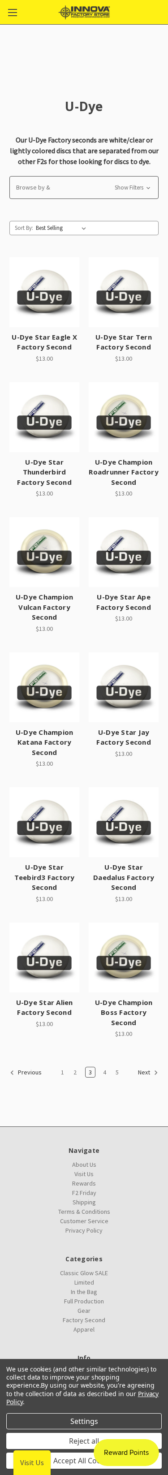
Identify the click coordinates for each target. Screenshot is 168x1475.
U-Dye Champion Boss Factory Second (124, 1012)
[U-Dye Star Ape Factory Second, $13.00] (123, 552)
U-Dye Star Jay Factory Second (123, 737)
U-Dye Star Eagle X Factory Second (44, 342)
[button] (84, 187)
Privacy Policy (84, 1230)
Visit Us (84, 1174)
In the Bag (84, 1292)
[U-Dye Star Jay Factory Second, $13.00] (123, 687)
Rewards (84, 1183)
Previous (29, 1073)
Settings (84, 1421)
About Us (84, 1164)
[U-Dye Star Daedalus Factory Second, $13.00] (123, 822)
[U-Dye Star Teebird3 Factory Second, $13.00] (44, 822)
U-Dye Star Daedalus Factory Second (123, 877)
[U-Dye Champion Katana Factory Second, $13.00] (44, 687)
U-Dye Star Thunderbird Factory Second (44, 472)
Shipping (84, 1202)
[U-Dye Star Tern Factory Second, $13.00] (123, 292)
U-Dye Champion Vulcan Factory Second (44, 606)
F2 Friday (84, 1193)
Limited (84, 1282)
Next (144, 1073)
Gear (84, 1311)
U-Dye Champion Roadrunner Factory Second (124, 472)
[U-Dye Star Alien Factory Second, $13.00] (44, 957)
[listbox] (62, 228)
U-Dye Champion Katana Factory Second (44, 742)
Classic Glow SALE (84, 1273)
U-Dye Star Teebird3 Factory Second (44, 877)
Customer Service (84, 1221)
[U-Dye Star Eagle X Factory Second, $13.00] (44, 292)
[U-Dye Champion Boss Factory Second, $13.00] (123, 957)
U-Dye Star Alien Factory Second (44, 1007)
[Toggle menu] (12, 12)
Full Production (84, 1301)
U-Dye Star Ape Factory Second (123, 602)
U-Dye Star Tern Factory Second (123, 342)
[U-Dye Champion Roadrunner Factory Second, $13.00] (123, 417)
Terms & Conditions (84, 1212)
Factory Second (84, 1320)
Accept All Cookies (84, 1461)
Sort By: (24, 228)
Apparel (84, 1329)
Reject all (84, 1441)
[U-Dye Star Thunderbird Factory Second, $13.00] (44, 417)
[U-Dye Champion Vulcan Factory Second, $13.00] (44, 552)
